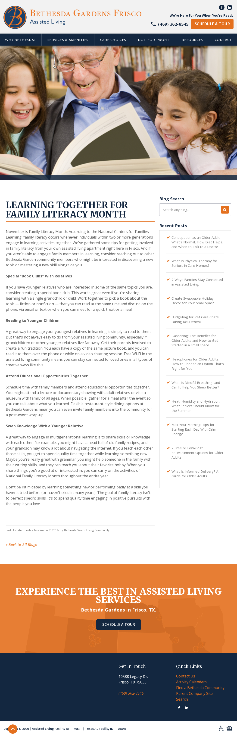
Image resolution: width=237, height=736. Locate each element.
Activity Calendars (191, 681)
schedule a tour (212, 23)
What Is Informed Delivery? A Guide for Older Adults (195, 473)
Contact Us (185, 676)
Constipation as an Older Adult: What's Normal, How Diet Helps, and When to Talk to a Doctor (197, 242)
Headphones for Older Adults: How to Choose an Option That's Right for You (198, 364)
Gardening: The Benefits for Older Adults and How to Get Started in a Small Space (195, 340)
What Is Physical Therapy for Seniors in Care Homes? (194, 263)
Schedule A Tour (118, 624)
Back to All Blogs (21, 545)
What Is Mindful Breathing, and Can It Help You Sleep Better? (196, 384)
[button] (67, 40)
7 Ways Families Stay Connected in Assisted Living (197, 281)
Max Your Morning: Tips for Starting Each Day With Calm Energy (194, 429)
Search (182, 699)
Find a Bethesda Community (200, 687)
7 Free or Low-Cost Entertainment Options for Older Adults (198, 453)
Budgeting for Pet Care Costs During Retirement (195, 319)
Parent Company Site (194, 693)
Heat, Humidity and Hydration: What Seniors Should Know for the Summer (196, 406)
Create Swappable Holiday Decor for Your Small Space (193, 300)
